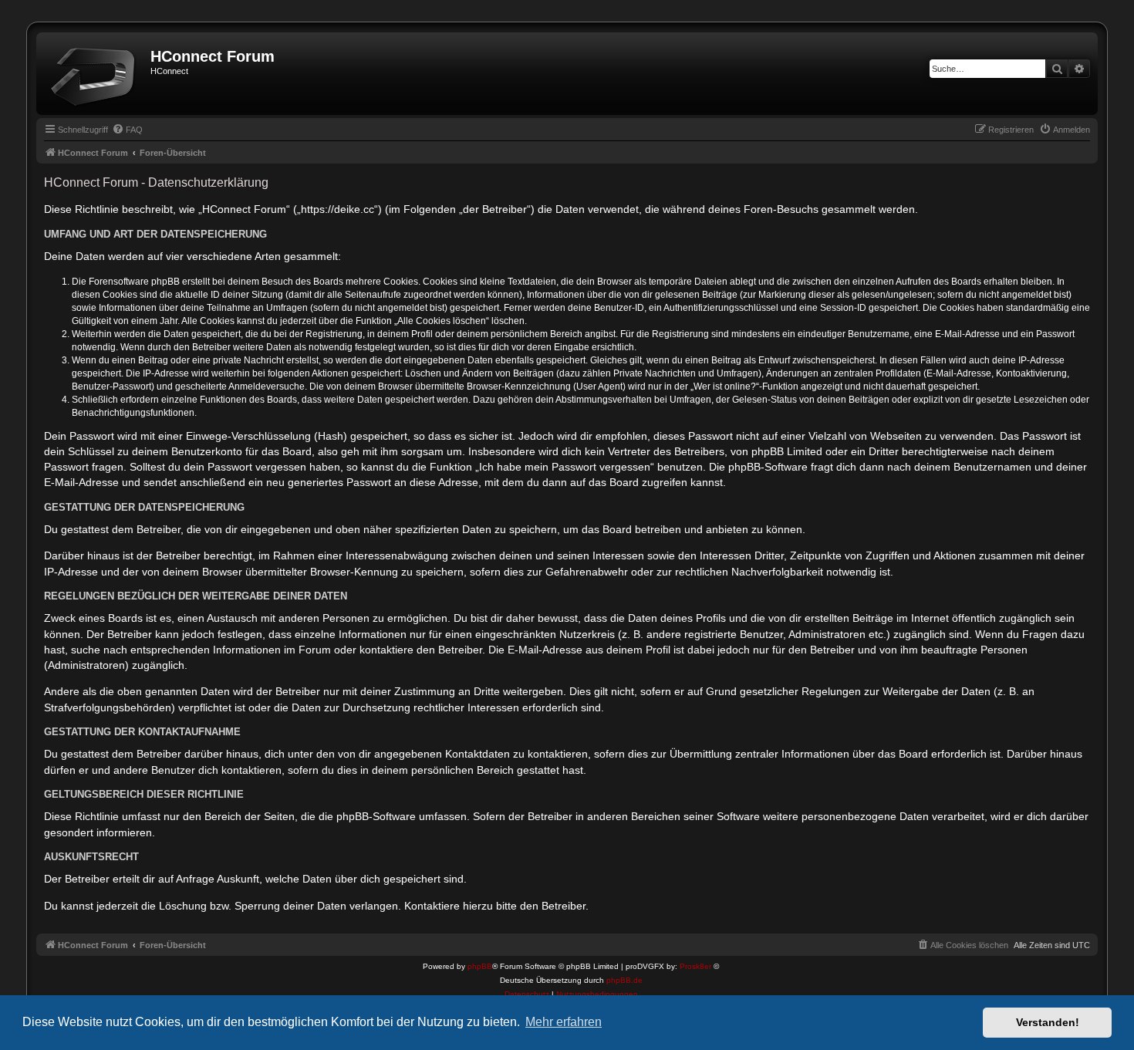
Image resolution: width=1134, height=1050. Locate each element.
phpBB (479, 966)
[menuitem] (127, 129)
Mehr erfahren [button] (563, 1021)
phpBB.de (624, 980)
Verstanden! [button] (1047, 1022)
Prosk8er (695, 966)
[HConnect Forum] (95, 73)
